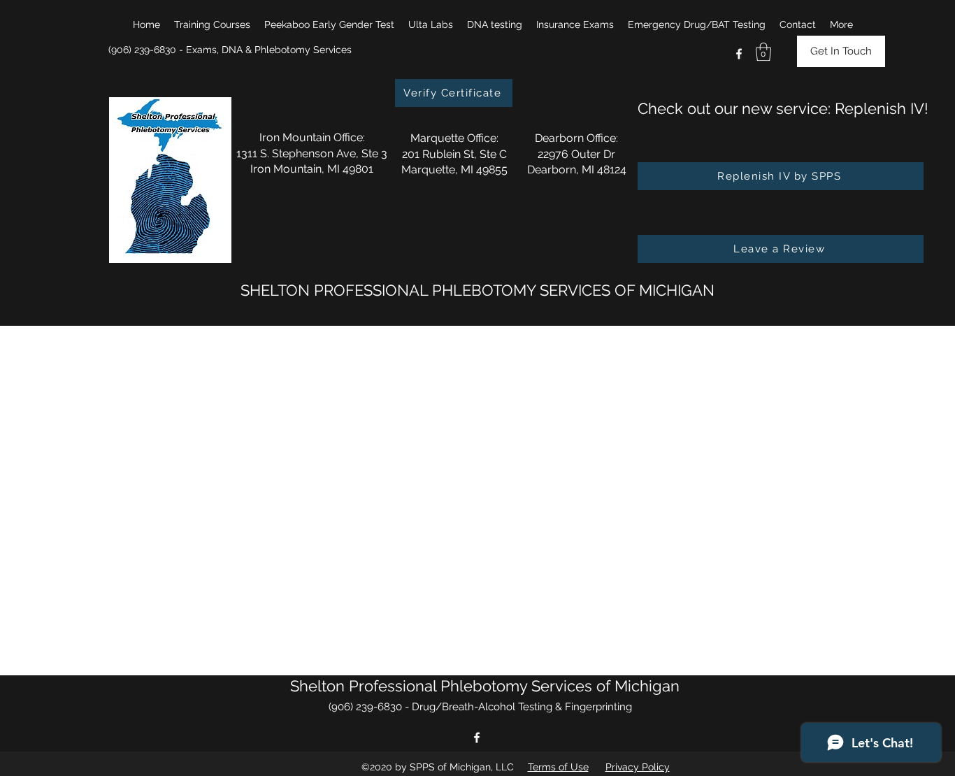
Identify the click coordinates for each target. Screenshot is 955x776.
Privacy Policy (637, 767)
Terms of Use (558, 767)
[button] (212, 24)
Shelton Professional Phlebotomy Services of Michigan (485, 686)
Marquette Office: (454, 138)
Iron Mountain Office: (312, 137)
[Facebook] (739, 54)
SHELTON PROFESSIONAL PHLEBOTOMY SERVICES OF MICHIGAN (477, 290)
